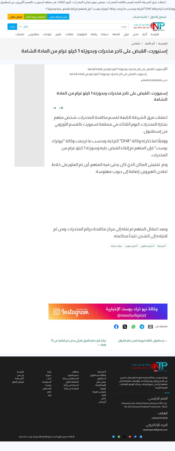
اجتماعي (135, 43)
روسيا (48, 385)
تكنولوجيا (82, 34)
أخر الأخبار (150, 43)
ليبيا (49, 395)
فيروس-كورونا (99, 391)
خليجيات (20, 34)
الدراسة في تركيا (71, 388)
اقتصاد (116, 34)
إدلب (48, 378)
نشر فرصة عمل (58, 16)
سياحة (104, 34)
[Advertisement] (108, 202)
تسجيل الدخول (158, 16)
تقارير (58, 34)
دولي (126, 34)
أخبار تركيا (161, 246)
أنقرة (104, 395)
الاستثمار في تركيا (71, 378)
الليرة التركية (100, 385)
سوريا (48, 375)
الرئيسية (162, 43)
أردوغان (102, 401)
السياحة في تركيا (71, 385)
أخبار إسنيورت (131, 246)
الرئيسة (155, 34)
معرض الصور (18, 382)
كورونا (103, 388)
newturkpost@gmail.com (155, 429)
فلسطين (47, 388)
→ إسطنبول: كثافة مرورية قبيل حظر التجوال (142, 340)
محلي (135, 34)
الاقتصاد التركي (72, 382)
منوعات (47, 34)
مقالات (69, 34)
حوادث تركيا (116, 246)
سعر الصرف (73, 375)
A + (61, 107)
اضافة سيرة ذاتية (35, 16)
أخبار (144, 34)
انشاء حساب (140, 16)
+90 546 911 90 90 (159, 418)
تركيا (49, 371)
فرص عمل (16, 16)
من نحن (20, 375)
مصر (49, 391)
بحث (12, 26)
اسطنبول (101, 378)
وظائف (75, 371)
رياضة (94, 34)
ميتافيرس (33, 34)
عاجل (103, 398)
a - (54, 107)
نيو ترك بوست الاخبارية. (29, 436)
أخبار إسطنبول (147, 246)
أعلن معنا (19, 378)
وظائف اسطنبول (98, 375)
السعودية (46, 382)
